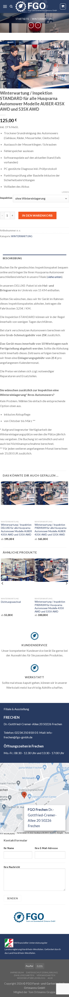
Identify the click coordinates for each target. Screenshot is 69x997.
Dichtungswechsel (11, 601)
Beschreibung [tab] (12, 258)
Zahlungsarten (24, 975)
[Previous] (2, 590)
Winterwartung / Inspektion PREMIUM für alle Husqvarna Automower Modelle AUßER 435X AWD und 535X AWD (50, 529)
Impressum (17, 972)
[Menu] (5, 6)
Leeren (65, 192)
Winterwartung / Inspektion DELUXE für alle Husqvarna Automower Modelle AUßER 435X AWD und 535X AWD (16, 529)
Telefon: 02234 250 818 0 (20, 732)
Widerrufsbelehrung (31, 978)
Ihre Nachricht (12, 867)
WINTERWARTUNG (42, 18)
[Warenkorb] (63, 6)
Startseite (22, 18)
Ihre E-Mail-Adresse (46, 848)
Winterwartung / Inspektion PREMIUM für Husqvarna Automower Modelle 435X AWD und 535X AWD (50, 606)
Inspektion (6, 198)
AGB (50, 978)
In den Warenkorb (37, 215)
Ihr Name (9, 848)
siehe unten (54, 276)
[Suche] (11, 6)
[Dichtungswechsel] (18, 569)
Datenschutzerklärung (42, 972)
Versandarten (46, 975)
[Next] (66, 590)
